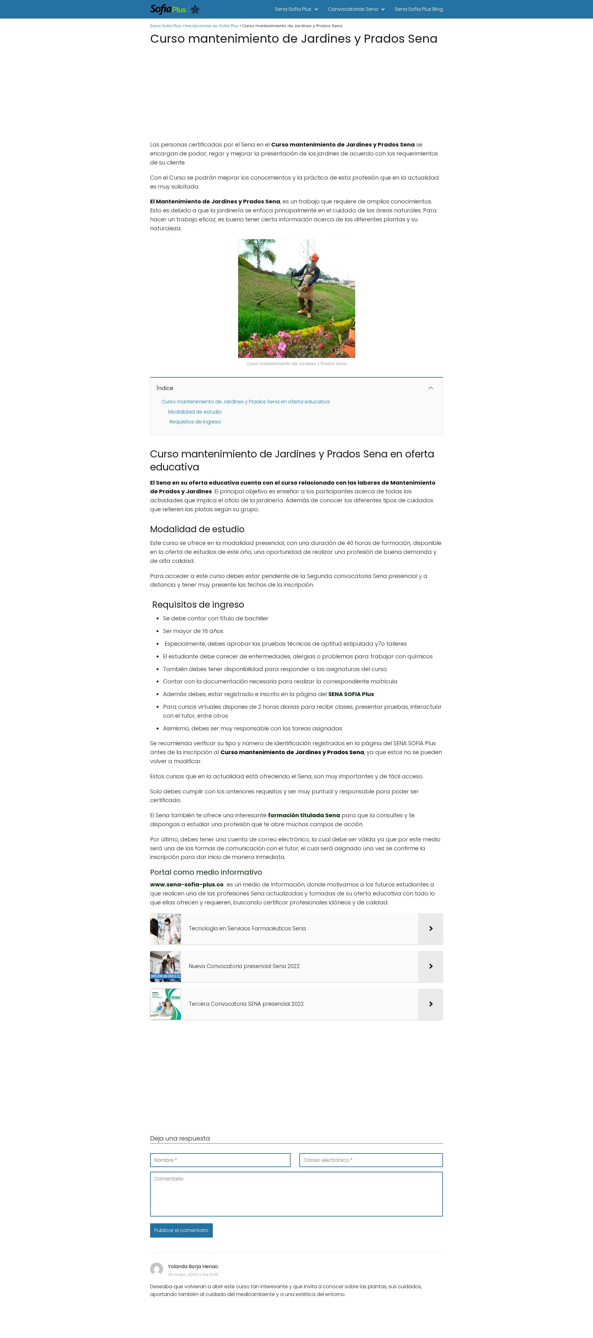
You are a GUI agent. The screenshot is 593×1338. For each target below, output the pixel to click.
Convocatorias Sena (353, 9)
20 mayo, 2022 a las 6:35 (193, 1274)
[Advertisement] (296, 91)
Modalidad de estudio (195, 411)
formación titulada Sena (304, 815)
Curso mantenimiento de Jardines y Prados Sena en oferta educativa (246, 401)
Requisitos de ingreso (194, 421)
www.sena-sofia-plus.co (187, 884)
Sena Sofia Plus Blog (419, 9)
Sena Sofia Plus (293, 9)
